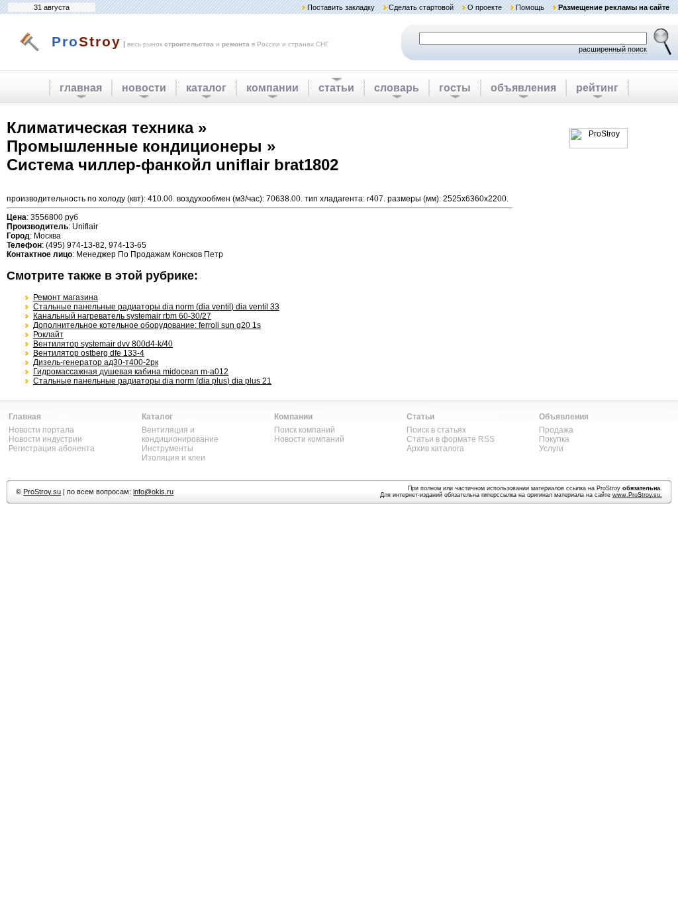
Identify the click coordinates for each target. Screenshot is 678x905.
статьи (336, 87)
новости (144, 87)
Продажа (556, 430)
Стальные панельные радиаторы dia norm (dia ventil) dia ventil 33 (156, 306)
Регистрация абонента (52, 448)
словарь (396, 87)
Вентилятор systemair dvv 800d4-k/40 (103, 343)
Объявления (564, 416)
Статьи (420, 416)
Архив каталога (435, 448)
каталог (206, 87)
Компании (293, 416)
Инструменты (167, 448)
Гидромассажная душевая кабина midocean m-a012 (130, 371)
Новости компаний (309, 439)
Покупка (554, 439)
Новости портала (41, 430)
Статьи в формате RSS (451, 439)
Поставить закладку (341, 7)
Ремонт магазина (65, 297)
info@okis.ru (153, 492)
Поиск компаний (304, 430)
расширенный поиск (613, 49)
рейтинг (597, 87)
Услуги (551, 448)
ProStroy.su (42, 492)
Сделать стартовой (421, 7)
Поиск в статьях (436, 430)
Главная (25, 416)
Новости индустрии (45, 439)
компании (272, 87)
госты (455, 87)
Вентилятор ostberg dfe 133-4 (88, 353)
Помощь (530, 7)
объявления (523, 87)
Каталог (157, 416)
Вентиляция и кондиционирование (180, 434)
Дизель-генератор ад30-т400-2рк (95, 362)
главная (81, 87)
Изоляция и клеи (173, 457)
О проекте (484, 7)
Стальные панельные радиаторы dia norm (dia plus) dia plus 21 (152, 381)
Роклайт (48, 334)
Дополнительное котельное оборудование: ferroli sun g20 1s (147, 325)
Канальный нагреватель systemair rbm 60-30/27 (122, 316)
